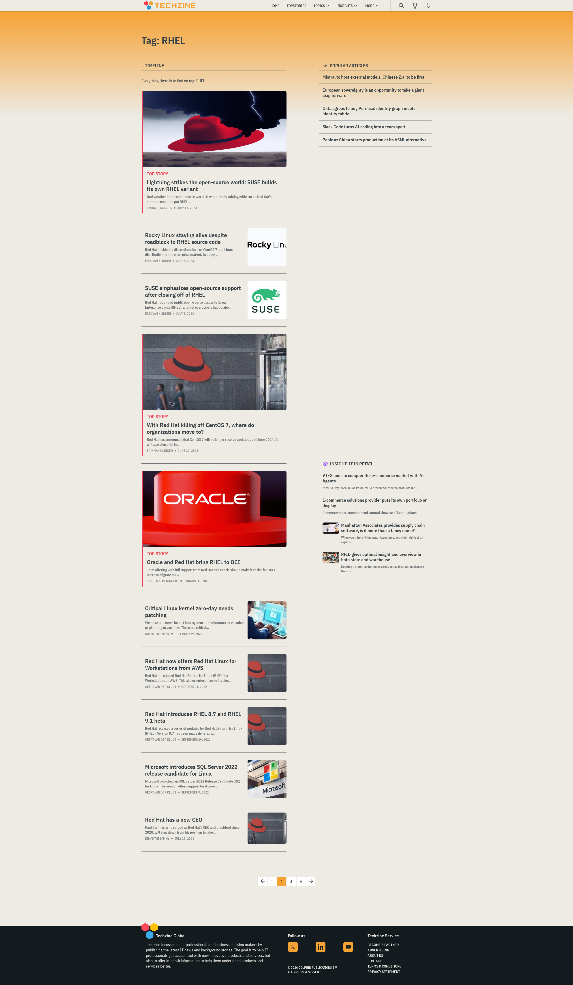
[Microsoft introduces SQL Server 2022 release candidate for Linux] (267, 779)
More (369, 5)
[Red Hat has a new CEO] (267, 828)
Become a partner (383, 944)
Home (275, 5)
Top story (157, 174)
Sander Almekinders (163, 581)
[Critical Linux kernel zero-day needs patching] (267, 620)
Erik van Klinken (158, 261)
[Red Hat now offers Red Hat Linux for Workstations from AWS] (267, 673)
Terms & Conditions (385, 966)
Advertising (378, 950)
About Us (375, 955)
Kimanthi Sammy (157, 634)
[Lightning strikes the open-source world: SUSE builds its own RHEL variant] (214, 129)
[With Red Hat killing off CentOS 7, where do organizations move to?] (214, 372)
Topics (319, 5)
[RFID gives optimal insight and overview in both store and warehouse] (331, 562)
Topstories (296, 5)
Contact (375, 961)
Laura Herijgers (159, 208)
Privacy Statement (384, 971)
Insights (345, 5)
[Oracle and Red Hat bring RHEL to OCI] (214, 509)
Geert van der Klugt (160, 687)
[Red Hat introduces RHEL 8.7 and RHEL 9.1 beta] (267, 726)
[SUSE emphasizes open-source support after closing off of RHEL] (267, 300)
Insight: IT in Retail (351, 464)
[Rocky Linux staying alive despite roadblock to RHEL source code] (267, 247)
